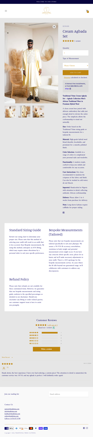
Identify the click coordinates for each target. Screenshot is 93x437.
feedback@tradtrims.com (12, 413)
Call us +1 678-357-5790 (12, 418)
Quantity (66, 48)
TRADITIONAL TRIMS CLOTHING (25, 433)
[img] (7, 364)
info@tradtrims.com (11, 411)
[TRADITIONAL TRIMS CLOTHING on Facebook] (84, 428)
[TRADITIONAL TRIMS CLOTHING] (46, 11)
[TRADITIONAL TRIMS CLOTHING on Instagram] (87, 428)
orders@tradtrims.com (11, 416)
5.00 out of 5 (52, 325)
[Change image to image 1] (10, 112)
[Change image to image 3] (38, 111)
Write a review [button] (46, 349)
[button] (68, 41)
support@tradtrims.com (12, 409)
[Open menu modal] (6, 11)
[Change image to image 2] (24, 111)
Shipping (67, 77)
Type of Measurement (71, 59)
